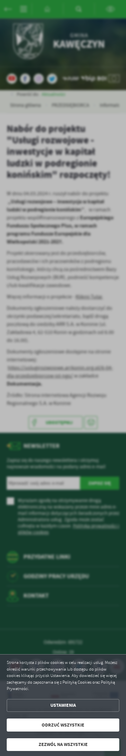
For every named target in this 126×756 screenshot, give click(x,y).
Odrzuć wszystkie (63, 725)
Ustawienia (63, 705)
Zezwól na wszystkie (63, 744)
